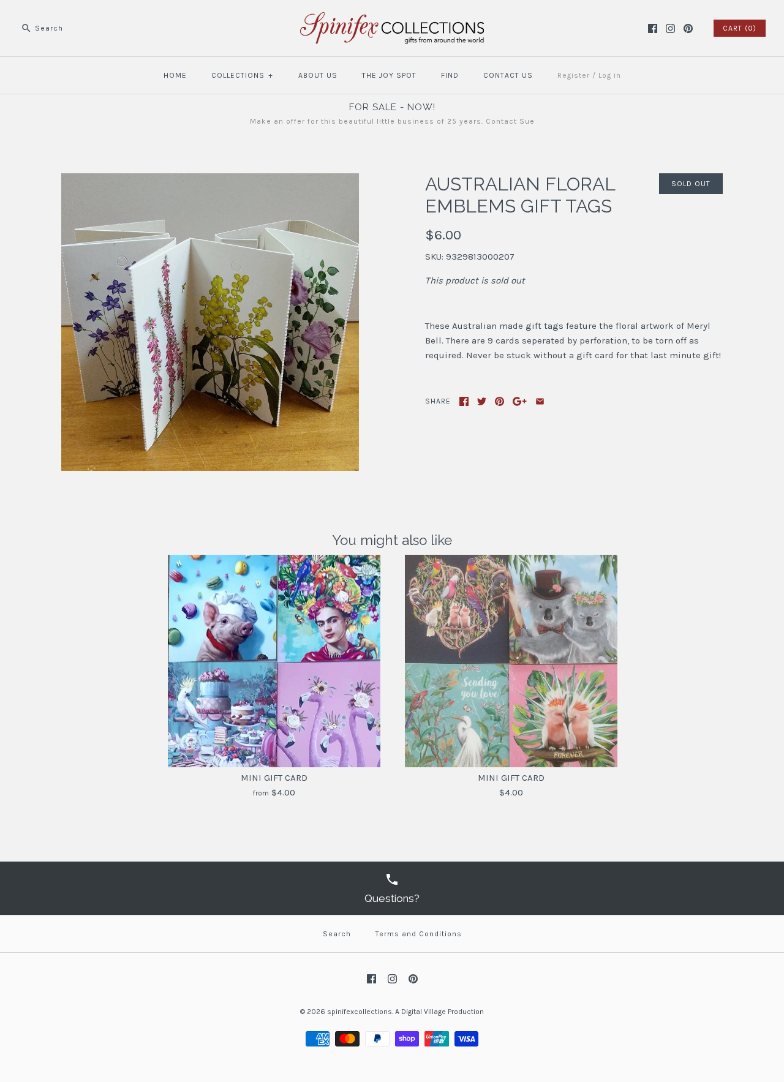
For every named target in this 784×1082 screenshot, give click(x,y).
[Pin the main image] (499, 401)
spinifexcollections (359, 1011)
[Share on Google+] (520, 401)
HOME (175, 75)
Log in (609, 75)
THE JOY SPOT (389, 75)
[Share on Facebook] (464, 401)
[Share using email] (540, 401)
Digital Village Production (442, 1011)
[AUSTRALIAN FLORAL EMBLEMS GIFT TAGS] (210, 180)
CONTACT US (508, 75)
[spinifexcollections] (392, 19)
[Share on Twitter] (481, 401)
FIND (450, 75)
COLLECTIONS (242, 75)
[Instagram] (670, 28)
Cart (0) (739, 28)
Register (573, 75)
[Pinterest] (688, 28)
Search (337, 934)
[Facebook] (652, 28)
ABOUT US (317, 75)
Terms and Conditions (418, 934)
